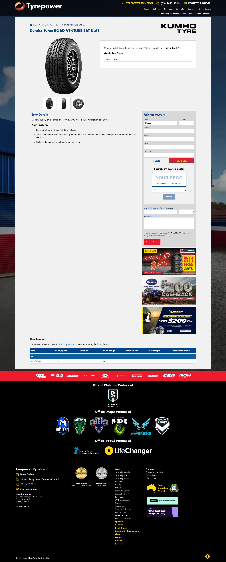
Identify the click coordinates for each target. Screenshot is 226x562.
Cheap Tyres (151, 478)
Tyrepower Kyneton (139, 3)
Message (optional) (151, 216)
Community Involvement (170, 13)
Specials (180, 9)
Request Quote (152, 242)
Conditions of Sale (44, 558)
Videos (198, 13)
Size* (146, 120)
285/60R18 (36, 361)
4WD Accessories (122, 500)
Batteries (118, 503)
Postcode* (148, 151)
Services (168, 9)
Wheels (156, 9)
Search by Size (121, 475)
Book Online (205, 9)
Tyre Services (120, 512)
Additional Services (123, 518)
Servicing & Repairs (123, 509)
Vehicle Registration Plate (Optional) (158, 208)
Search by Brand (122, 478)
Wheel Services (121, 515)
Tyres (146, 9)
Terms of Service (158, 236)
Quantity (182, 120)
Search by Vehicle (122, 472)
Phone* (147, 135)
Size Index (150, 469)
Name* (147, 128)
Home (34, 25)
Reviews (206, 13)
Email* (146, 143)
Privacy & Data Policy (30, 558)
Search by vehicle (66, 344)
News (190, 13)
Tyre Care (119, 481)
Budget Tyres (151, 475)
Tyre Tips (118, 484)
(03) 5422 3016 (170, 3)
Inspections (119, 506)
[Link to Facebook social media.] (207, 556)
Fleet (184, 13)
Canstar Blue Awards (154, 472)
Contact (191, 9)
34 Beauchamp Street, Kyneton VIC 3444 (39, 479)
